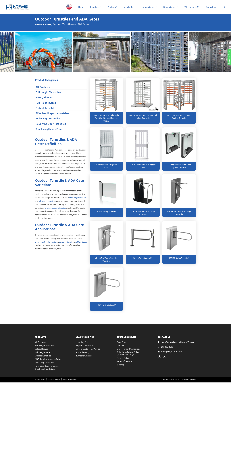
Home (81, 7)
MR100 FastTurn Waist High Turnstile (179, 212)
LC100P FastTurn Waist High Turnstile (143, 212)
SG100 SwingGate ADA (142, 258)
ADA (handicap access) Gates (52, 113)
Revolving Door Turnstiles (51, 123)
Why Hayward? (191, 7)
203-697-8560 (167, 346)
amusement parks (42, 242)
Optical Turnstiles (46, 108)
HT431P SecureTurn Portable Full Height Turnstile (143, 116)
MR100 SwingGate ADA (179, 258)
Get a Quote (122, 342)
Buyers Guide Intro (84, 345)
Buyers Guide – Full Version (88, 348)
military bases (81, 242)
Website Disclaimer (70, 379)
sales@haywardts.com (171, 351)
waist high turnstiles (77, 197)
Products (111, 7)
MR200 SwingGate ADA (106, 305)
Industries (94, 7)
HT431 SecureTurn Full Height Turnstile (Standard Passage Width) (106, 118)
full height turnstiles (47, 201)
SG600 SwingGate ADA (106, 211)
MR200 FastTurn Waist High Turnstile (106, 259)
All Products (43, 87)
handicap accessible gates (55, 208)
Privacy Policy (123, 358)
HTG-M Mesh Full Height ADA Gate (106, 166)
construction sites (66, 242)
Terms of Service (124, 361)
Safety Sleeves (44, 97)
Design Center (169, 7)
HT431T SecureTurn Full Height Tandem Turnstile (179, 116)
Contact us (211, 7)
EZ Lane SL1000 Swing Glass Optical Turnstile (179, 166)
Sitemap (120, 364)
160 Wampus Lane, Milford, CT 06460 (177, 342)
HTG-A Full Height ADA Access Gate (142, 166)
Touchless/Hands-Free (49, 129)
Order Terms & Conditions (128, 348)
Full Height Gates (46, 102)
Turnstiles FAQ (82, 352)
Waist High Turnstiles (48, 118)
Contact (120, 345)
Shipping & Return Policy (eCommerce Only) (128, 353)
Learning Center (148, 7)
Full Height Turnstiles (48, 92)
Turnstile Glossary (84, 355)
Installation (129, 7)
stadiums (54, 242)
